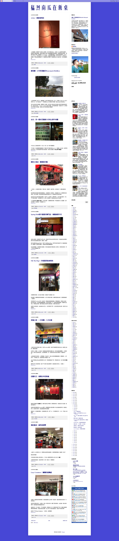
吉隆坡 (74, 234)
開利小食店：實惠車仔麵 (39, 162)
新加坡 (74, 293)
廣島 (73, 300)
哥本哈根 (74, 262)
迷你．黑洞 (75, 469)
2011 (74, 455)
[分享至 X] (50, 63)
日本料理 (35, 418)
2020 (74, 402)
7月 (74, 432)
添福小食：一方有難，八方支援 (41, 320)
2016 (74, 447)
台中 (73, 328)
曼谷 (73, 277)
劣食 (73, 230)
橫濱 (73, 305)
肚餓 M (74, 462)
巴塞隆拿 (74, 211)
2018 (74, 444)
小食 (35, 313)
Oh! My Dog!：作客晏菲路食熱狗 (42, 261)
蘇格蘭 (37, 113)
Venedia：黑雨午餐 (81, 175)
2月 (74, 440)
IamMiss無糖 (75, 461)
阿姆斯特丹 (75, 381)
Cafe (35, 517)
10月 (75, 408)
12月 (75, 405)
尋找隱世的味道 (76, 465)
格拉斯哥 (74, 263)
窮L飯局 (74, 301)
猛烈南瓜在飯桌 (77, 77)
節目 (73, 294)
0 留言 (45, 111)
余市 (73, 244)
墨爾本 (74, 303)
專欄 (35, 64)
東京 (73, 252)
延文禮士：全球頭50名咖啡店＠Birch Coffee (82, 141)
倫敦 (73, 260)
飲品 (73, 289)
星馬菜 (74, 258)
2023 (74, 397)
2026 (74, 392)
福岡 (73, 298)
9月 (74, 410)
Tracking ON (83, 522)
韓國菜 (74, 311)
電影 (73, 297)
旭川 (73, 237)
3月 (74, 439)
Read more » (33, 59)
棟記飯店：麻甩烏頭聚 (38, 425)
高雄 (73, 385)
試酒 (73, 296)
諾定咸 (74, 308)
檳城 (73, 366)
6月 (74, 434)
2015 (74, 449)
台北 (35, 155)
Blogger (63, 532)
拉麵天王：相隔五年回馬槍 (40, 376)
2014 (74, 450)
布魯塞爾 (74, 224)
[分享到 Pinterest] (53, 63)
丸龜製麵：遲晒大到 (82, 103)
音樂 (73, 259)
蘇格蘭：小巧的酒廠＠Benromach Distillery (45, 71)
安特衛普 (74, 235)
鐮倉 (73, 315)
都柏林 (74, 282)
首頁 (49, 520)
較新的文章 (33, 520)
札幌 (73, 225)
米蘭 (73, 238)
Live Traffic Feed (79, 488)
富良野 (74, 283)
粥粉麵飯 (35, 208)
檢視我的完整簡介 (75, 53)
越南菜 (35, 254)
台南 (73, 218)
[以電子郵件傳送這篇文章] (48, 63)
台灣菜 (74, 220)
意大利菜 (74, 290)
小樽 (73, 340)
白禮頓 (74, 227)
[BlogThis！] (49, 63)
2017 (74, 445)
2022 (74, 398)
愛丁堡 (74, 291)
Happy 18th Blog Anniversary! (78, 481)
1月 (74, 442)
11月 (75, 406)
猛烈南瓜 (74, 46)
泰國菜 (74, 265)
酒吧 (73, 270)
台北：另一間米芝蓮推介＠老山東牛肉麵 (44, 119)
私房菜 (74, 249)
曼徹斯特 (74, 279)
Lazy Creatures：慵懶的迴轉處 (41, 472)
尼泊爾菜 (74, 221)
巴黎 (73, 213)
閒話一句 (74, 287)
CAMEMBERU (76, 480)
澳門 (73, 307)
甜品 (73, 280)
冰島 (73, 228)
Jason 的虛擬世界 (76, 476)
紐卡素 (74, 266)
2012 (74, 453)
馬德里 (74, 272)
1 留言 (45, 252)
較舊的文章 (65, 520)
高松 (73, 273)
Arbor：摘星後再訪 (37, 18)
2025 (74, 394)
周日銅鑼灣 (80, 164)
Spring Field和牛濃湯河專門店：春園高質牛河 (46, 214)
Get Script (75, 522)
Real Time (79, 522)
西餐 (73, 242)
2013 (74, 452)
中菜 (35, 466)
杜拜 (73, 248)
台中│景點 (75, 477)
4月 (74, 437)
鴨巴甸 (74, 310)
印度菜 (74, 232)
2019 (74, 403)
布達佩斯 (74, 223)
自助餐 (74, 239)
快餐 (73, 246)
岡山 (73, 251)
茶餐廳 (74, 269)
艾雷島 (74, 241)
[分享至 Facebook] (52, 63)
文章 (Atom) (36, 522)
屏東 (73, 256)
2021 (74, 400)
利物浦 (74, 245)
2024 (74, 395)
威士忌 (74, 255)
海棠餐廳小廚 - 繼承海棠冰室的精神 (79, 466)
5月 (74, 435)
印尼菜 (74, 231)
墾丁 (73, 304)
